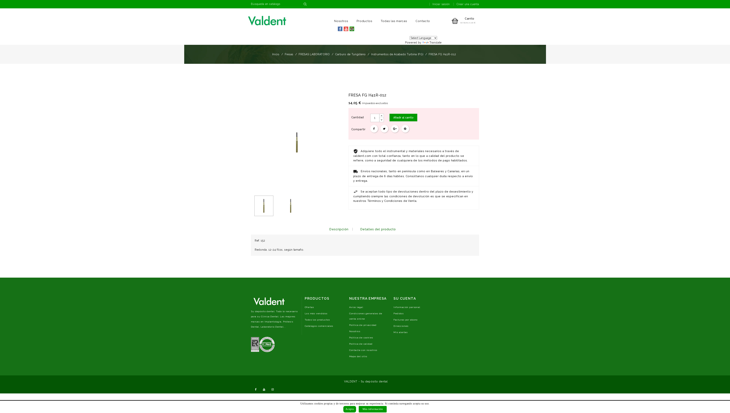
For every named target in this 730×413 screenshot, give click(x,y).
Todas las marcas (394, 21)
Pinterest (405, 129)
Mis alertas (401, 332)
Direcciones (401, 326)
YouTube (264, 389)
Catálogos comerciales (319, 326)
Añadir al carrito (403, 117)
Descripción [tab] (338, 229)
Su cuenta (405, 298)
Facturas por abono (406, 319)
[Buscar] (305, 4)
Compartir (374, 129)
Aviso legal (356, 307)
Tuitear (384, 129)
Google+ (395, 129)
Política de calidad (361, 344)
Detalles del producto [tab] (378, 229)
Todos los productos (317, 319)
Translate (435, 42)
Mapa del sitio (358, 356)
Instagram (272, 389)
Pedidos (399, 313)
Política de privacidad (363, 325)
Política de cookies (361, 337)
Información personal (407, 307)
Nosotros (341, 21)
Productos (364, 21)
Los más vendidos (316, 313)
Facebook (256, 389)
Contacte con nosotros (363, 350)
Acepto (349, 409)
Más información (373, 409)
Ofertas (309, 307)
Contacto (423, 21)
